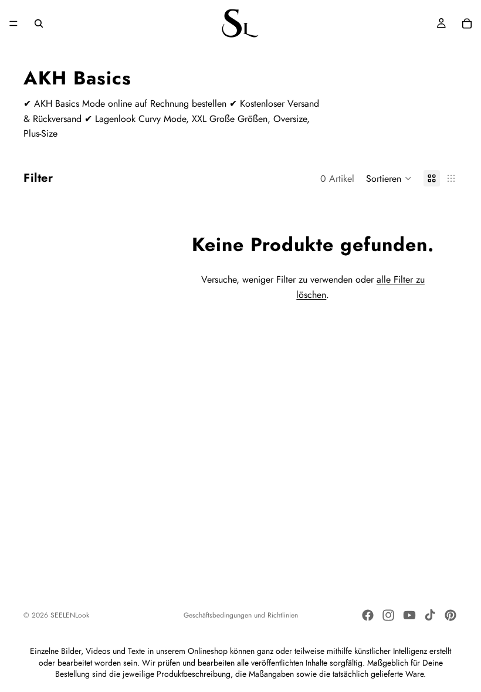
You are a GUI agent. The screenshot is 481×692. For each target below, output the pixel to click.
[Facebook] (368, 615)
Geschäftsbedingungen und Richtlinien (241, 615)
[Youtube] (409, 615)
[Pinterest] (450, 615)
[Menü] (13, 23)
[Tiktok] (430, 615)
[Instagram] (388, 615)
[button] (389, 178)
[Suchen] (39, 23)
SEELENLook (69, 615)
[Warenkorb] (467, 23)
